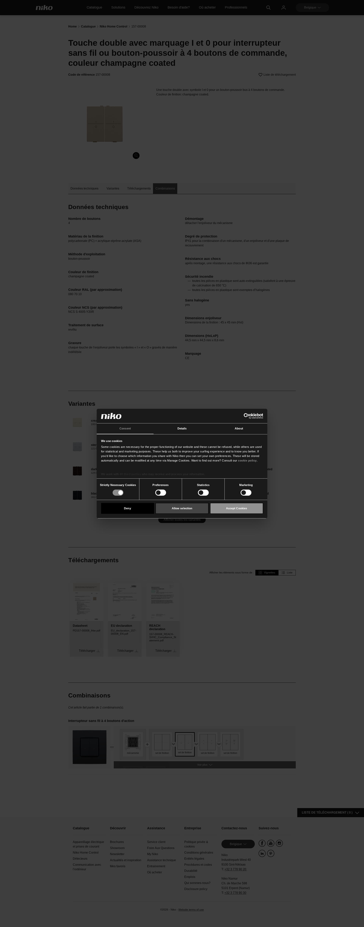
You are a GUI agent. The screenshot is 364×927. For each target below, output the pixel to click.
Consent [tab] (125, 428)
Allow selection (182, 508)
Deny (127, 508)
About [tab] (239, 428)
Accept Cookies (236, 508)
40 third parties (130, 474)
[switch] (160, 493)
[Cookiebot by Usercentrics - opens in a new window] (246, 416)
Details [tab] (182, 428)
